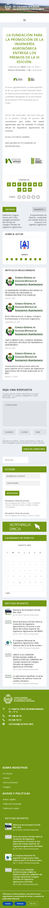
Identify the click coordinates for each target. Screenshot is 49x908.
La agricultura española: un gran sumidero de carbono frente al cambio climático (28, 678)
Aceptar (8, 904)
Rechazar (20, 904)
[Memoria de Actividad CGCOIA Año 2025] (8, 611)
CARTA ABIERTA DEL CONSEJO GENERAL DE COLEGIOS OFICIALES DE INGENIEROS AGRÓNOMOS (24, 342)
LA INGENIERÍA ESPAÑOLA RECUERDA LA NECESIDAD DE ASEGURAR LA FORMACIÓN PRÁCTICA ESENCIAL (23, 292)
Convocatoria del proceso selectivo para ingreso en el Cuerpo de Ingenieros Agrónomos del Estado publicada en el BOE (24, 370)
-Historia (6, 778)
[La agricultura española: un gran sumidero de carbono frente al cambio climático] (8, 678)
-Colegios (6, 787)
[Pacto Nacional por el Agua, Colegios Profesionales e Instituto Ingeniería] (24, 307)
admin (23, 67)
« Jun (7, 593)
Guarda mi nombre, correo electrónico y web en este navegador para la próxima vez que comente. (23, 442)
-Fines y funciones (10, 782)
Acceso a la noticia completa (17, 137)
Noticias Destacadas (16, 70)
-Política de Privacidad (11, 804)
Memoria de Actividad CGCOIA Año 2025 (26, 611)
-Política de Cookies (10, 808)
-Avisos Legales (9, 799)
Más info (33, 904)
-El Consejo (7, 773)
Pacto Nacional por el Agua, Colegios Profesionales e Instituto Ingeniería (23, 317)
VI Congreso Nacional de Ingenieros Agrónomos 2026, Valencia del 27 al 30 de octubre (27, 643)
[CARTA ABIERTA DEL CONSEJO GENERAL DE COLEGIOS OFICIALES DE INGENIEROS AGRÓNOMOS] (24, 331)
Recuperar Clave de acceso (17, 500)
